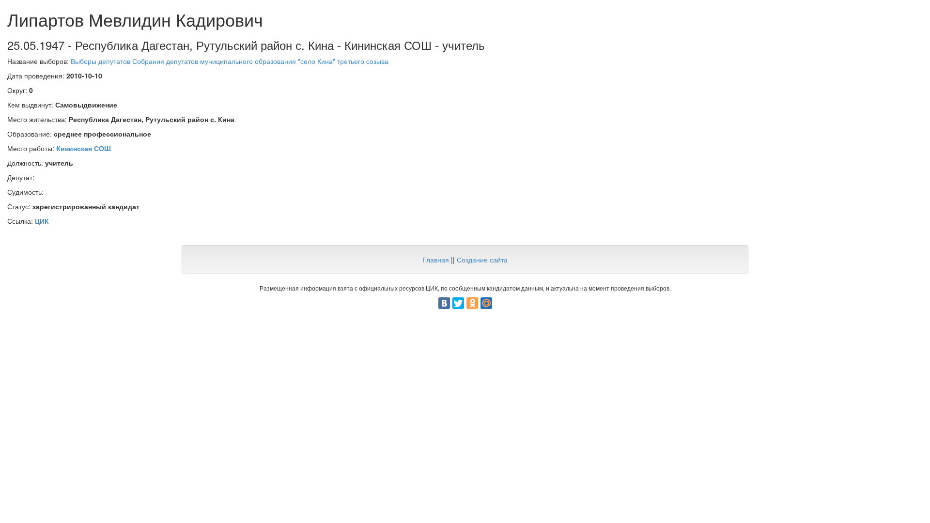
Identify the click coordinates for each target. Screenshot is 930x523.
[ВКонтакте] (444, 303)
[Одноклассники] (472, 303)
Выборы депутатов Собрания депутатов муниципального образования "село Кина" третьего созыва (229, 61)
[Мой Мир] (486, 303)
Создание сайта (482, 259)
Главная (436, 259)
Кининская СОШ (83, 148)
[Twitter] (458, 303)
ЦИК (42, 221)
